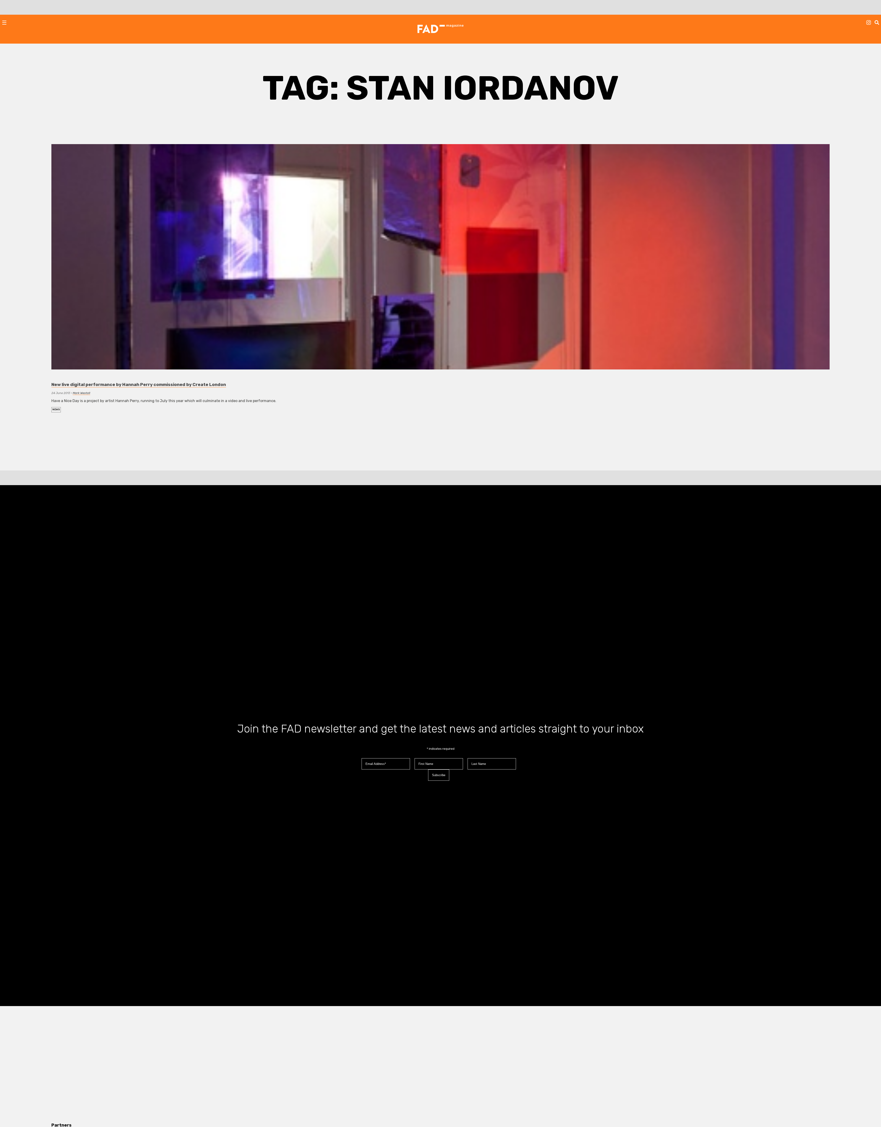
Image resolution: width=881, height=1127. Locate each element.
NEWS (56, 409)
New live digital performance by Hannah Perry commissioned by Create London (138, 384)
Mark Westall (81, 393)
